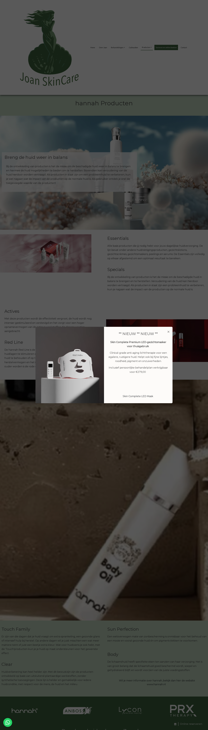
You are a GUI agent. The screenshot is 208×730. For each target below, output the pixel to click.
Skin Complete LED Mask (138, 396)
